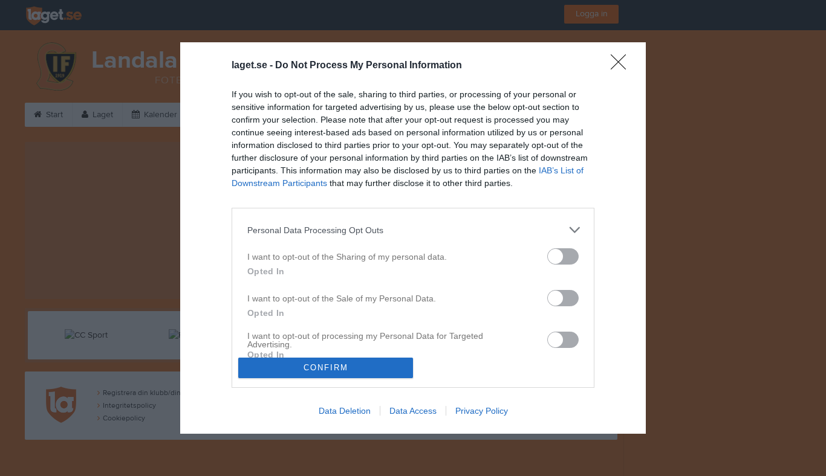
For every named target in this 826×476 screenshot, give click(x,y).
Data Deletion (345, 411)
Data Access (413, 411)
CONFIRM (326, 367)
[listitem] (413, 230)
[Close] (622, 65)
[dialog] (413, 237)
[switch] (563, 256)
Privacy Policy (481, 411)
